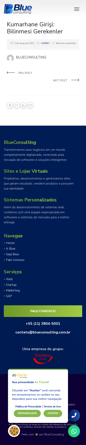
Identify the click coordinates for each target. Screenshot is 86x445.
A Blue (10, 249)
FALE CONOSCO (43, 311)
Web (9, 279)
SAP (9, 296)
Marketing (13, 290)
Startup (11, 285)
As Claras (41, 382)
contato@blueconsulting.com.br (42, 332)
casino (45, 43)
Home (10, 243)
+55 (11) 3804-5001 (43, 323)
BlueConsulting (54, 434)
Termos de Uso (52, 406)
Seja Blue (12, 254)
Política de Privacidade (28, 406)
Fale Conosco (15, 260)
